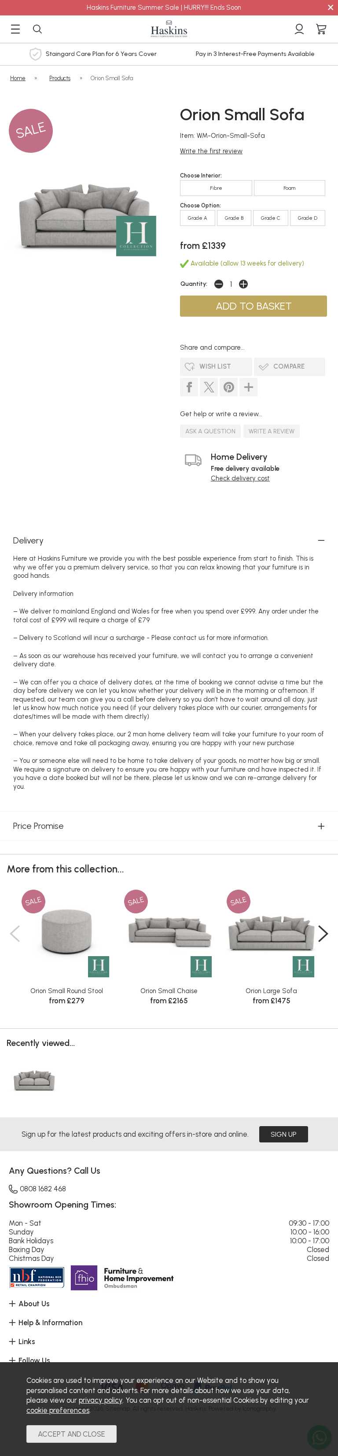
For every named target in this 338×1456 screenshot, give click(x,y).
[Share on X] (209, 387)
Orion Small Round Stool (66, 991)
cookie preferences (57, 1410)
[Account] (299, 29)
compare (289, 366)
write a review (271, 431)
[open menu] (15, 29)
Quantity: (193, 283)
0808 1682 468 (43, 1188)
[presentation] (15, 933)
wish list (215, 366)
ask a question (210, 431)
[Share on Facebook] (189, 387)
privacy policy (100, 1400)
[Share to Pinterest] (229, 387)
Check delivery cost (240, 478)
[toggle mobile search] (37, 29)
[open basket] (321, 29)
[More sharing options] (248, 387)
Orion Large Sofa (271, 991)
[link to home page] (169, 29)
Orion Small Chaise (169, 991)
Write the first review (211, 151)
